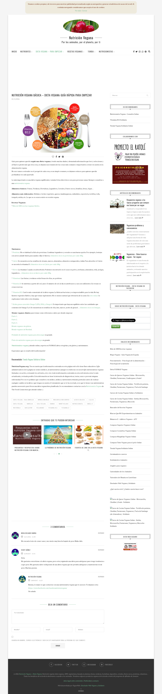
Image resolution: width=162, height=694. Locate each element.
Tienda (91, 51)
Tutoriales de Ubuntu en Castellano (123, 477)
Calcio (15, 261)
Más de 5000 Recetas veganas (121, 349)
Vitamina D (17, 283)
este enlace (94, 295)
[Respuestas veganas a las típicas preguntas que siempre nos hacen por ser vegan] (117, 203)
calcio (91, 400)
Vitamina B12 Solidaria (118, 120)
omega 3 (90, 404)
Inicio (14, 51)
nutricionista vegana (22, 183)
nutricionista (77, 404)
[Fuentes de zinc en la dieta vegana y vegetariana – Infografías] (89, 434)
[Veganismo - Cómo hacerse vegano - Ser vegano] (117, 257)
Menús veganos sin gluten (21, 326)
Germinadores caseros (118, 454)
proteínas (17, 408)
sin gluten (28, 408)
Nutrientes (25, 51)
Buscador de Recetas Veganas (121, 407)
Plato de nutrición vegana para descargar (27, 340)
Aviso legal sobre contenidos (73, 681)
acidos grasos (79, 400)
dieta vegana (18, 404)
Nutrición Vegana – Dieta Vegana (30, 674)
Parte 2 (14, 319)
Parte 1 (14, 316)
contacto (96, 681)
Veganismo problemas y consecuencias (135, 226)
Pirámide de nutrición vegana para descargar (28, 335)
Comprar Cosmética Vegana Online (123, 431)
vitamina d (65, 408)
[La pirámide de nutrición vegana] (58, 434)
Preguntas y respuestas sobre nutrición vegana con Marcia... (27, 448)
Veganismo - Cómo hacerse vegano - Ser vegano (136, 255)
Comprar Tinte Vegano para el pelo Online (126, 442)
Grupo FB (116, 326)
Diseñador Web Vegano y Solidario (122, 483)
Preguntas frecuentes (61, 400)
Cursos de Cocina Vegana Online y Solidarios (126, 393)
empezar (30, 404)
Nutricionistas (106, 51)
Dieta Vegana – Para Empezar (49, 51)
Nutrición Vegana (81, 37)
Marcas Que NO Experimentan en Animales (126, 413)
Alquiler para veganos (118, 466)
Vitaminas (16, 278)
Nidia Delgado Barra (28, 533)
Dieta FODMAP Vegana (118, 369)
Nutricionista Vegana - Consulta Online (124, 114)
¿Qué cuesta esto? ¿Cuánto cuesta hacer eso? (126, 489)
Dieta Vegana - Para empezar (23, 400)
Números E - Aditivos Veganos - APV (123, 419)
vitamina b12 (52, 408)
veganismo (40, 408)
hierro (52, 404)
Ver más (78, 10)
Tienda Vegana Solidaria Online (34, 359)
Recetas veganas (75, 51)
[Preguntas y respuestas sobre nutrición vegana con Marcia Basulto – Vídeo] (27, 434)
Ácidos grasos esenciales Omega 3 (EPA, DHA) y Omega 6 (32, 304)
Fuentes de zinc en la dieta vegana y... (89, 448)
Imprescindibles (43, 400)
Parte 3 (14, 323)
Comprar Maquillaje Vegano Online (123, 436)
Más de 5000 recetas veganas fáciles (26, 206)
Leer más (138, 218)
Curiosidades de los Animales (121, 471)
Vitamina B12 (17, 292)
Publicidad (87, 681)
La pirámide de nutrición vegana (58, 447)
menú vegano (63, 404)
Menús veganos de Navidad (22, 329)
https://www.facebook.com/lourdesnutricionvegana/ (47, 588)
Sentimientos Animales (118, 460)
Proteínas (16, 252)
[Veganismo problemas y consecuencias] (117, 229)
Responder (101, 533)
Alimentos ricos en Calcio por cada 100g (45, 264)
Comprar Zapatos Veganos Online (122, 425)
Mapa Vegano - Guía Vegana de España (124, 355)
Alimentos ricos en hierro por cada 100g (36, 273)
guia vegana (41, 404)
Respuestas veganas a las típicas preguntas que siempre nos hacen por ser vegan (138, 203)
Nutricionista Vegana (94, 386)
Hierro (15, 269)
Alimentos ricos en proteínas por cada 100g (66, 256)
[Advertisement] (81, 74)
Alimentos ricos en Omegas (90, 307)
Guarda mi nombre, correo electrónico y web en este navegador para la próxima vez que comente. (49, 640)
